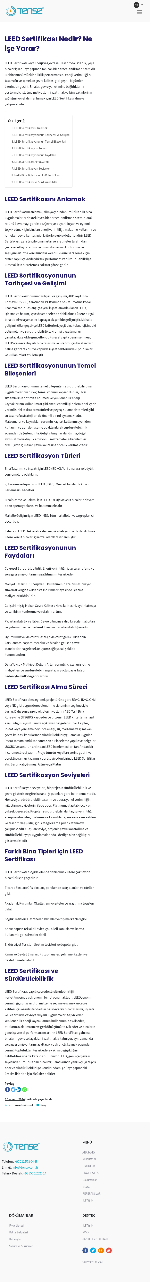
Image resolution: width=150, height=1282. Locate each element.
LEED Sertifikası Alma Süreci (31, 162)
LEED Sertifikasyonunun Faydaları (35, 155)
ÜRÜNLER (88, 1166)
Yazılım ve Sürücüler (21, 1246)
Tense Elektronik (23, 1105)
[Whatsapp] (24, 1089)
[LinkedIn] (18, 1089)
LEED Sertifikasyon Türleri (30, 148)
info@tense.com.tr (25, 1167)
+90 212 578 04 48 (25, 1161)
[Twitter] (13, 1089)
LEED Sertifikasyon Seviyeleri (32, 168)
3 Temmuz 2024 (15, 1099)
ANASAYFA (88, 1152)
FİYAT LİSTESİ (90, 1173)
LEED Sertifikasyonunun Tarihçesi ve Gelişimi (42, 135)
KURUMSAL (89, 1159)
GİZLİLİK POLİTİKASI (95, 1239)
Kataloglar (15, 1239)
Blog (43, 1105)
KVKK (85, 1232)
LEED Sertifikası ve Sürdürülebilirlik (35, 182)
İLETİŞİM (87, 1200)
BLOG (86, 1187)
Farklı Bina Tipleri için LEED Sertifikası (37, 175)
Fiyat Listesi (16, 1225)
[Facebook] (7, 1089)
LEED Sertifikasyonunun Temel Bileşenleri (40, 141)
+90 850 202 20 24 (34, 1173)
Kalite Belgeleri (18, 1232)
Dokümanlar (89, 1180)
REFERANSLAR (91, 1193)
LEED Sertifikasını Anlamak (30, 128)
